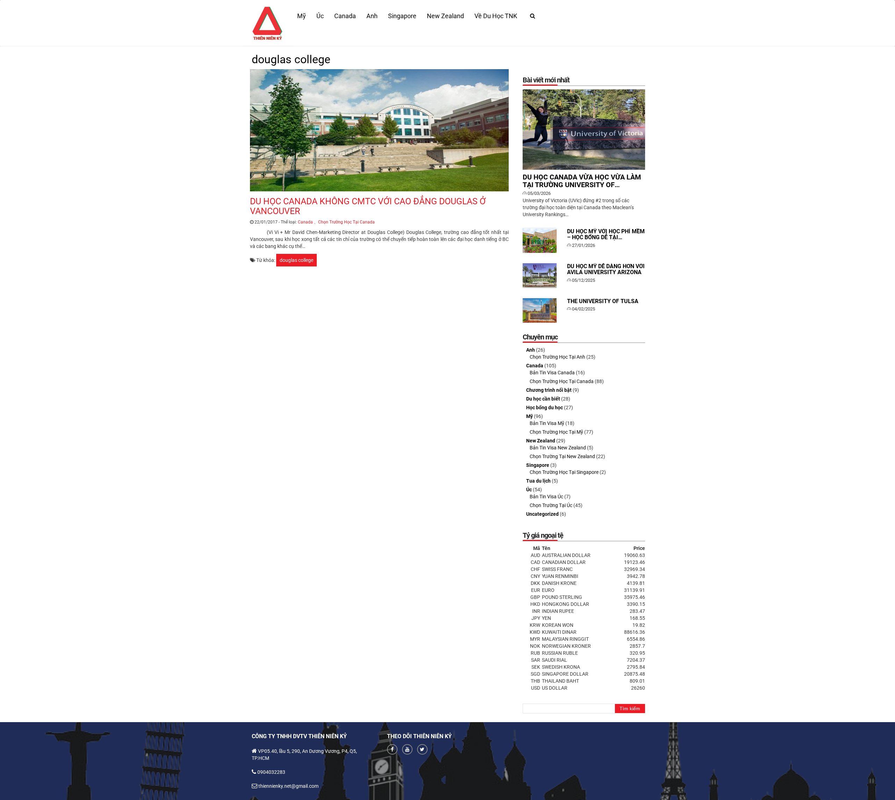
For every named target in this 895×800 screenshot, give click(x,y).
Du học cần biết (543, 399)
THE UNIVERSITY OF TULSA (540, 310)
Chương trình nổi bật (549, 390)
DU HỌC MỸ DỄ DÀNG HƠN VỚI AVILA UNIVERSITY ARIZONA (540, 275)
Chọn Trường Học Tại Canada (346, 222)
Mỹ (301, 16)
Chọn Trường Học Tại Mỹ (556, 432)
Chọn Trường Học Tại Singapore (564, 472)
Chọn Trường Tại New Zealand (562, 456)
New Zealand (445, 16)
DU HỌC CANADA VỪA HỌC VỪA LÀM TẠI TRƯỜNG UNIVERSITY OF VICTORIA (584, 129)
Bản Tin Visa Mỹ (547, 423)
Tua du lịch (538, 481)
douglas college (296, 260)
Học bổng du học (544, 407)
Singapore (402, 16)
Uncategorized (542, 514)
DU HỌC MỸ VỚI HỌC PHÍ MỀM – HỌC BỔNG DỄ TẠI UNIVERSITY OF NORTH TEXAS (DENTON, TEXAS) (540, 240)
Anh (372, 16)
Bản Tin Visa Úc (546, 496)
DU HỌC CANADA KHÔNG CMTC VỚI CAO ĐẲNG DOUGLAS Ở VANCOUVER (379, 130)
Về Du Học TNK (495, 16)
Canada (345, 16)
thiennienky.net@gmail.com (288, 786)
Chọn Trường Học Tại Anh (557, 357)
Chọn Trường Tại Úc (551, 505)
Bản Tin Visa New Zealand (558, 447)
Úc (320, 16)
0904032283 (271, 772)
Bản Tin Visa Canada (552, 372)
